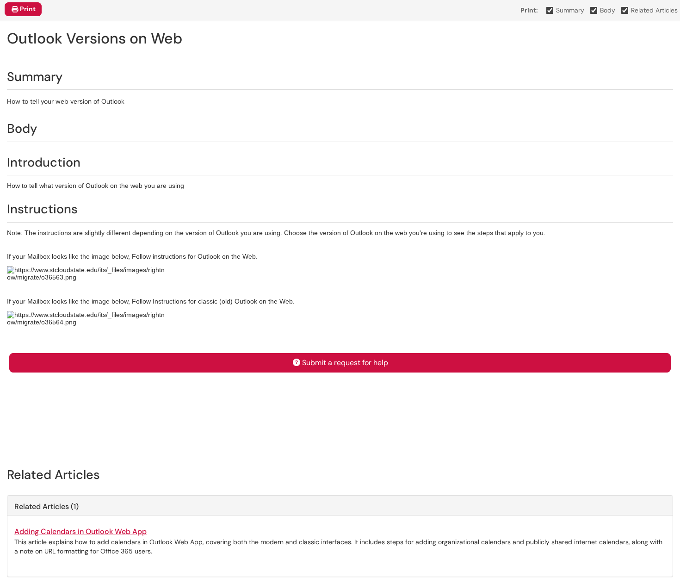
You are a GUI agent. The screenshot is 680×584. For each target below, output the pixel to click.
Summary (570, 10)
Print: (529, 10)
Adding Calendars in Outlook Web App (80, 531)
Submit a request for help (345, 362)
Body (607, 10)
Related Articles (654, 10)
